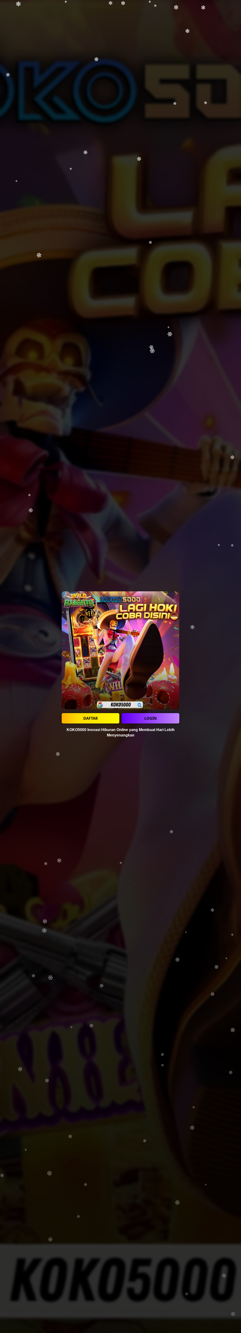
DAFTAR (90, 718)
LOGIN (150, 718)
